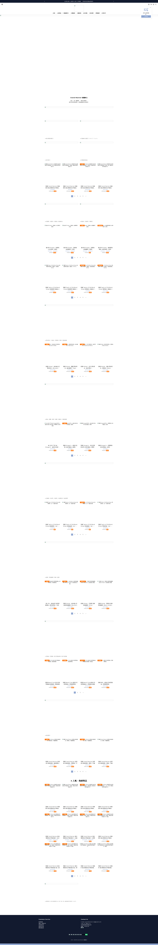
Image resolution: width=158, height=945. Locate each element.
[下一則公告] (113, 1)
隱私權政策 (41, 927)
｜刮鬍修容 (72, 13)
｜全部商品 (59, 13)
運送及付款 (41, 926)
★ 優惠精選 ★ (66, 13)
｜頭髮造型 (79, 13)
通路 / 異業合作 (42, 923)
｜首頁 (53, 13)
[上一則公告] (44, 1)
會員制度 (41, 922)
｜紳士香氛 (85, 13)
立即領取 (146, 16)
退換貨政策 (41, 924)
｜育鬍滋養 (97, 13)
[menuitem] (72, 196)
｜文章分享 (103, 13)
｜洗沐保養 (91, 13)
